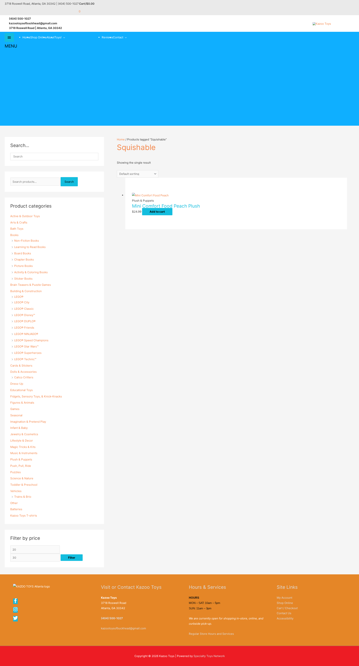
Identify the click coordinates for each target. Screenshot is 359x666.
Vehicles (16, 491)
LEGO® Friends (24, 327)
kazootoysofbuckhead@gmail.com (123, 628)
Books (14, 235)
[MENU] (9, 37)
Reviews (107, 37)
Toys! (58, 37)
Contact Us (284, 613)
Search (69, 181)
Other (14, 503)
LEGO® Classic (24, 308)
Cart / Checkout (287, 608)
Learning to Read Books (30, 247)
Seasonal (16, 415)
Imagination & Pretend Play (28, 421)
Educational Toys (21, 390)
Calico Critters (23, 377)
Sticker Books (23, 278)
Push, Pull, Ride (20, 466)
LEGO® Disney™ (24, 315)
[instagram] (16, 610)
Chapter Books (24, 259)
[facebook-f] (16, 602)
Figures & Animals (22, 402)
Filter (71, 557)
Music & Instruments (23, 453)
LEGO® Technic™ (25, 359)
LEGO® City (21, 302)
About (50, 37)
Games (14, 409)
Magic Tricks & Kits (23, 447)
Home (26, 37)
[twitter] (15, 619)
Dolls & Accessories (23, 371)
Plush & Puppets (21, 459)
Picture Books (23, 266)
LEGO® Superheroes (28, 353)
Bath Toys (16, 228)
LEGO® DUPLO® (25, 321)
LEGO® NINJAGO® (26, 334)
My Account (284, 597)
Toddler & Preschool (23, 484)
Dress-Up (16, 383)
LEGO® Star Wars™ (26, 346)
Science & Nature (21, 478)
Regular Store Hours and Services (211, 634)
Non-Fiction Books (26, 240)
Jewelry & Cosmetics (24, 434)
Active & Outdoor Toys (25, 216)
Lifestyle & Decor (21, 440)
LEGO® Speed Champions (31, 340)
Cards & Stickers (21, 365)
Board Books (22, 253)
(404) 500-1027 (112, 618)
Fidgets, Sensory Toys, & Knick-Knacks (36, 396)
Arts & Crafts (18, 222)
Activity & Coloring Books (31, 272)
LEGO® (18, 296)
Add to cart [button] (157, 211)
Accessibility (285, 618)
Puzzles (15, 472)
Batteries (16, 509)
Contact (118, 37)
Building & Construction (26, 291)
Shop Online (38, 37)
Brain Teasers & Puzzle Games (30, 285)
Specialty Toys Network (209, 656)
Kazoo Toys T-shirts (23, 515)
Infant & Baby (19, 428)
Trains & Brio (22, 496)
